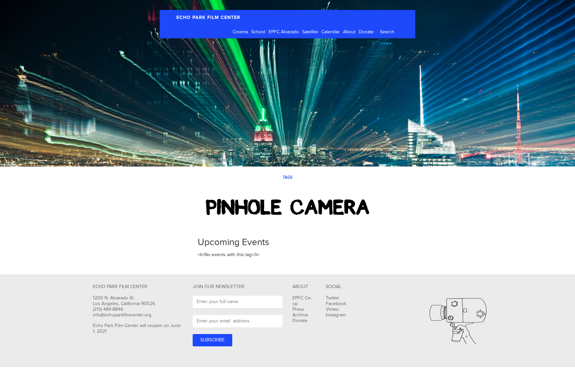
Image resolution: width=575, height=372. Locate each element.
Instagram (336, 315)
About (349, 32)
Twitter (332, 298)
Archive (300, 315)
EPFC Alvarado (284, 32)
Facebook (336, 303)
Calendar (330, 32)
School (258, 32)
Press (298, 309)
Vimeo (332, 309)
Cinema (240, 32)
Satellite (310, 32)
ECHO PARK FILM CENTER (208, 17)
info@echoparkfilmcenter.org (122, 315)
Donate (366, 32)
